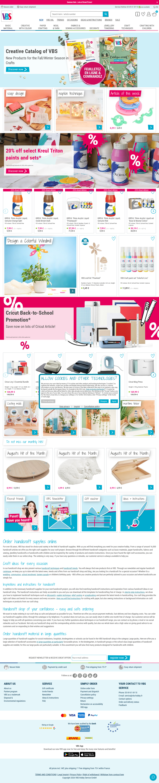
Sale (117, 20)
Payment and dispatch (89, 691)
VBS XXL (50, 20)
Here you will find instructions (68, 598)
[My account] (149, 14)
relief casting (77, 595)
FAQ (44, 701)
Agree (114, 401)
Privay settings (48, 401)
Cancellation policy (88, 694)
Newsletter (46, 694)
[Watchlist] (143, 14)
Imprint (77, 406)
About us (7, 688)
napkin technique (64, 595)
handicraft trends (71, 568)
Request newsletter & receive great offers (50, 658)
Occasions (72, 20)
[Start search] (106, 14)
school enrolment (29, 574)
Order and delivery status (129, 702)
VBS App (84, 707)
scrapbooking (90, 595)
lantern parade (43, 574)
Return (83, 701)
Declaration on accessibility (91, 704)
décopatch (51, 595)
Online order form (87, 688)
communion (16, 574)
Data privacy (64, 406)
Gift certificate (48, 688)
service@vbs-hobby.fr (133, 695)
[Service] (137, 14)
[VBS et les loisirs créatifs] (7, 16)
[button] (5, 211)
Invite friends (47, 691)
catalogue (7, 571)
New (41, 20)
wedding (6, 574)
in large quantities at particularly (50, 642)
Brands (108, 20)
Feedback (123, 705)
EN (157, 7)
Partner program (10, 691)
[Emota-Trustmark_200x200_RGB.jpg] (113, 727)
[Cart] (154, 14)
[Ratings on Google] (48, 727)
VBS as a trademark (12, 694)
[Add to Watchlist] (29, 192)
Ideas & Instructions (91, 20)
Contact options (125, 699)
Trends (60, 20)
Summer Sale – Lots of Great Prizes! (79, 2)
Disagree (103, 401)
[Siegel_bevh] (82, 728)
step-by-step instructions (135, 592)
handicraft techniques (50, 568)
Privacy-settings (86, 698)
